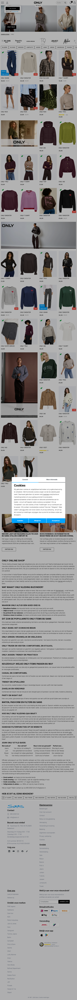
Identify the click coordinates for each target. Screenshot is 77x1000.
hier (23, 510)
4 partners (45, 494)
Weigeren (37, 521)
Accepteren (56, 521)
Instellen (20, 521)
